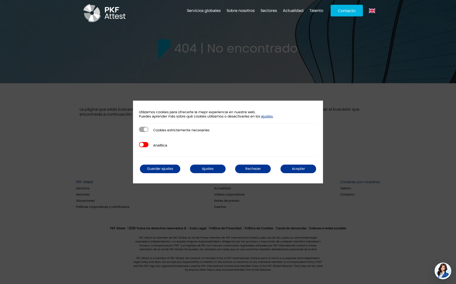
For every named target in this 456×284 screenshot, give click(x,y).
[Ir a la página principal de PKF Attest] (104, 13)
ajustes (267, 116)
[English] (373, 10)
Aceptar (298, 169)
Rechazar (253, 169)
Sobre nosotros (241, 10)
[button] (443, 271)
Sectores (269, 10)
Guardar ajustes (160, 169)
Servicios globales (204, 10)
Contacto (347, 11)
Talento (316, 10)
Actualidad (293, 10)
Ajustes (208, 169)
